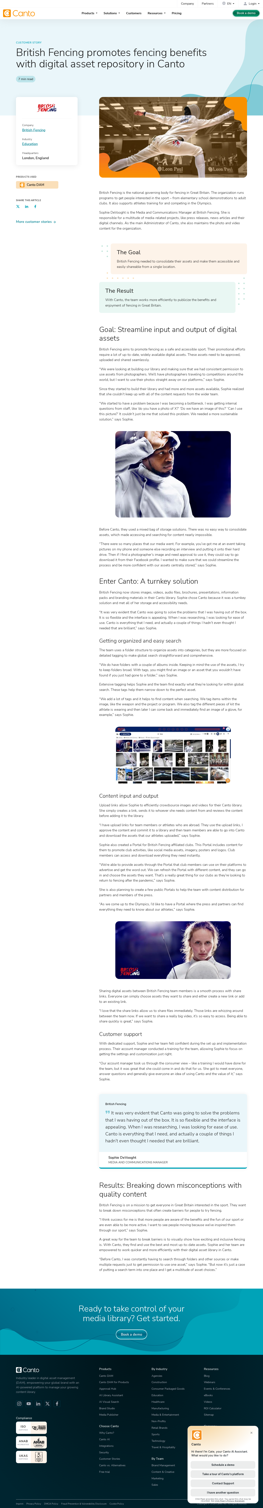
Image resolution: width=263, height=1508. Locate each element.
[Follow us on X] (47, 1403)
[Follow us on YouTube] (28, 1403)
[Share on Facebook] (35, 207)
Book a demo (246, 13)
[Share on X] (18, 207)
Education (30, 143)
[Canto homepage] (19, 13)
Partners (208, 4)
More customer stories (34, 221)
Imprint (19, 1503)
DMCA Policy (51, 1503)
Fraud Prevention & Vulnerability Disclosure (83, 1503)
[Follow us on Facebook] (57, 1403)
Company (187, 4)
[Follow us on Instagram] (19, 1403)
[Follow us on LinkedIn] (38, 1403)
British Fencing (33, 130)
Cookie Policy (117, 1503)
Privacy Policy (33, 1503)
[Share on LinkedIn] (26, 207)
